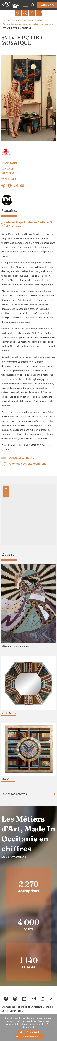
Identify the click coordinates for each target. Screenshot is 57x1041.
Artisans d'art (20, 20)
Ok (21, 1032)
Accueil (7, 20)
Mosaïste (46, 24)
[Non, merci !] (53, 1027)
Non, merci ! (33, 1032)
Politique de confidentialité (29, 1036)
